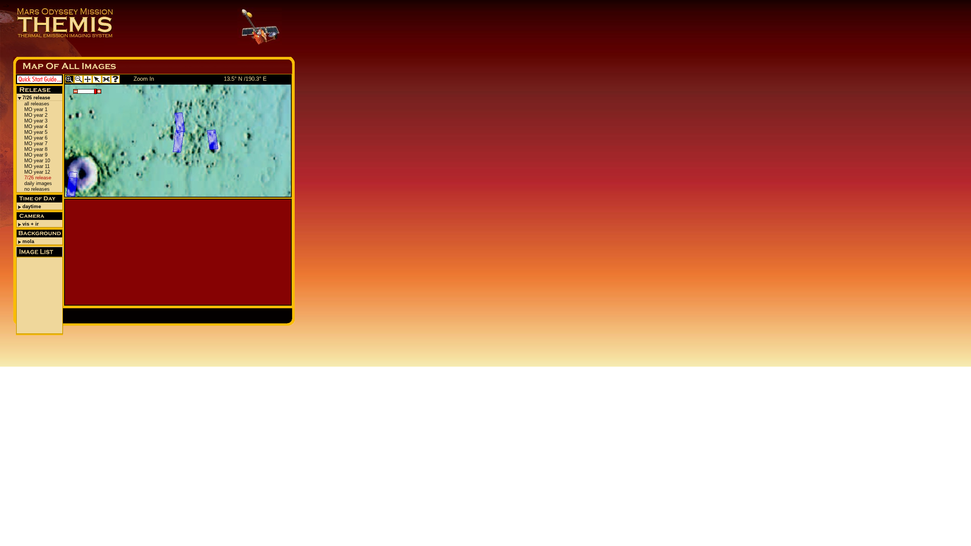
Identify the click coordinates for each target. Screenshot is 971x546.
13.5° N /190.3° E (245, 78)
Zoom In (144, 78)
